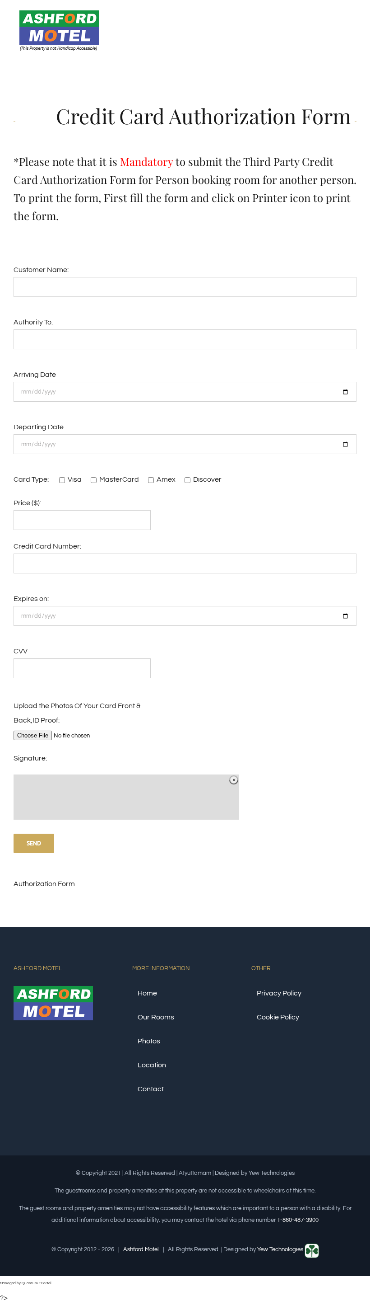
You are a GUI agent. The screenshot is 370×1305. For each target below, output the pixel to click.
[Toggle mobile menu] (352, 28)
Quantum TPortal (36, 1283)
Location (152, 1065)
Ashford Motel (141, 1249)
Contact (151, 1089)
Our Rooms (156, 1017)
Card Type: (32, 479)
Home (147, 993)
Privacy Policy (279, 993)
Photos (149, 1041)
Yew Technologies (281, 1249)
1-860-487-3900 (298, 1220)
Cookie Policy (278, 1017)
